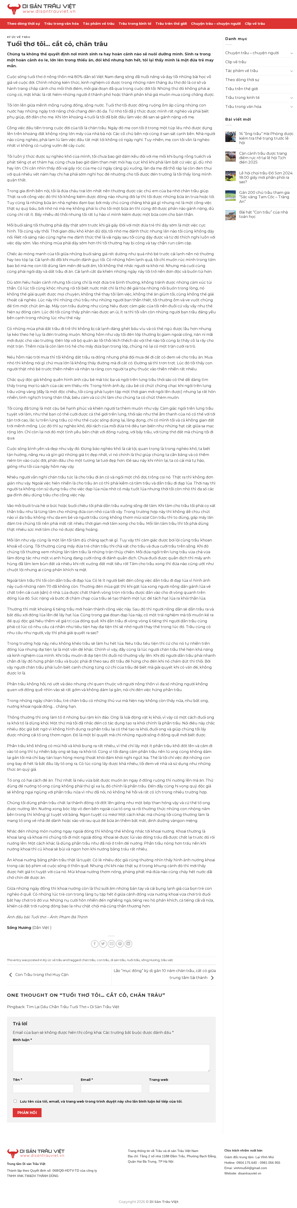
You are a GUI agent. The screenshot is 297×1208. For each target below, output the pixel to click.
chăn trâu (88, 960)
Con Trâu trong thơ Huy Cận (41, 975)
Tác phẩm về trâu (98, 24)
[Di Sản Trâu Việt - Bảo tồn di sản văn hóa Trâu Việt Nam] (42, 9)
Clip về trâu (255, 24)
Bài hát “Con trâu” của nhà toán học (263, 214)
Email (87, 1080)
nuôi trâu (133, 960)
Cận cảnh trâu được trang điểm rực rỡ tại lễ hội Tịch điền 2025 (263, 157)
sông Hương (150, 960)
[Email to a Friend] (111, 944)
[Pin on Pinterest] (120, 944)
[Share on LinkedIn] (128, 944)
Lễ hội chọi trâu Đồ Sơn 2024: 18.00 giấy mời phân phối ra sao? (266, 177)
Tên (17, 1080)
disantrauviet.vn (249, 1173)
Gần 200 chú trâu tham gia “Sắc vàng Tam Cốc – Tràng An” (264, 197)
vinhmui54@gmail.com (250, 1168)
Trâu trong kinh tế (135, 24)
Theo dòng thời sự (23, 24)
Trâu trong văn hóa (61, 24)
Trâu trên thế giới (171, 24)
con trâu (103, 960)
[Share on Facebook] (95, 944)
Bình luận (22, 1040)
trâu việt (167, 960)
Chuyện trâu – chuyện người (216, 24)
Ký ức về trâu (18, 37)
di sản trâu (118, 960)
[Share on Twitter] (103, 944)
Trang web (158, 1080)
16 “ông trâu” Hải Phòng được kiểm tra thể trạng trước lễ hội (266, 138)
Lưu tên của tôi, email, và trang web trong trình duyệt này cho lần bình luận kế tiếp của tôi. (101, 1101)
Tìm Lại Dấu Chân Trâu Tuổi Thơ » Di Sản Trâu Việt (72, 1007)
